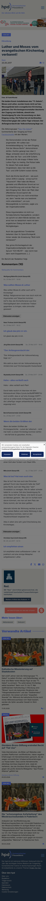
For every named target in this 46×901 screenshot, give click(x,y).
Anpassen (7, 454)
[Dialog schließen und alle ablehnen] (44, 444)
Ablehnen (24, 454)
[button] (42, 9)
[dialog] (23, 450)
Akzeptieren (37, 454)
